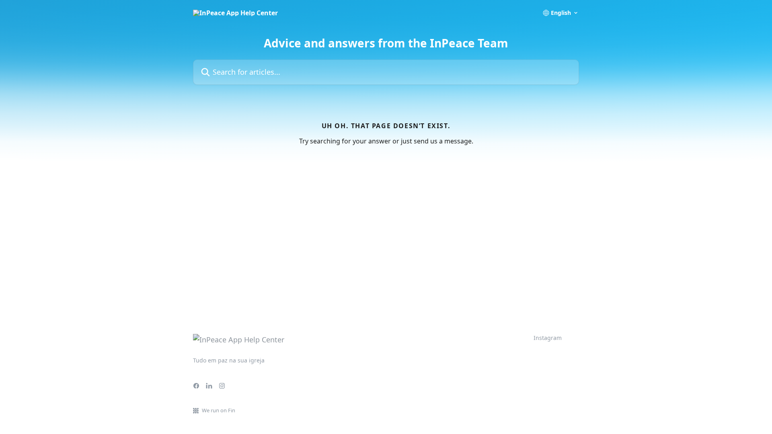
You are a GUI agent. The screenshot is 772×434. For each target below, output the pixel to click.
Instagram (548, 338)
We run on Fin (218, 410)
